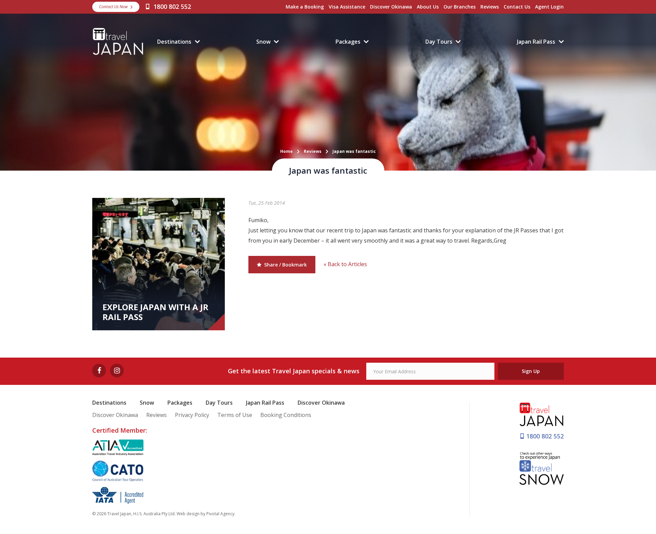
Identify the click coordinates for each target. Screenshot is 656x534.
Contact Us (517, 6)
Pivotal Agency (220, 514)
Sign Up (531, 371)
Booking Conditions (285, 415)
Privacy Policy (192, 415)
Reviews (489, 6)
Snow (263, 41)
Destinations (174, 41)
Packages (348, 41)
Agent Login (549, 6)
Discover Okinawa (391, 6)
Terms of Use (234, 415)
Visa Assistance (347, 6)
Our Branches (459, 6)
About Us (428, 6)
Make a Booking (305, 6)
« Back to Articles (345, 264)
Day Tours (438, 41)
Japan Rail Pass (536, 41)
